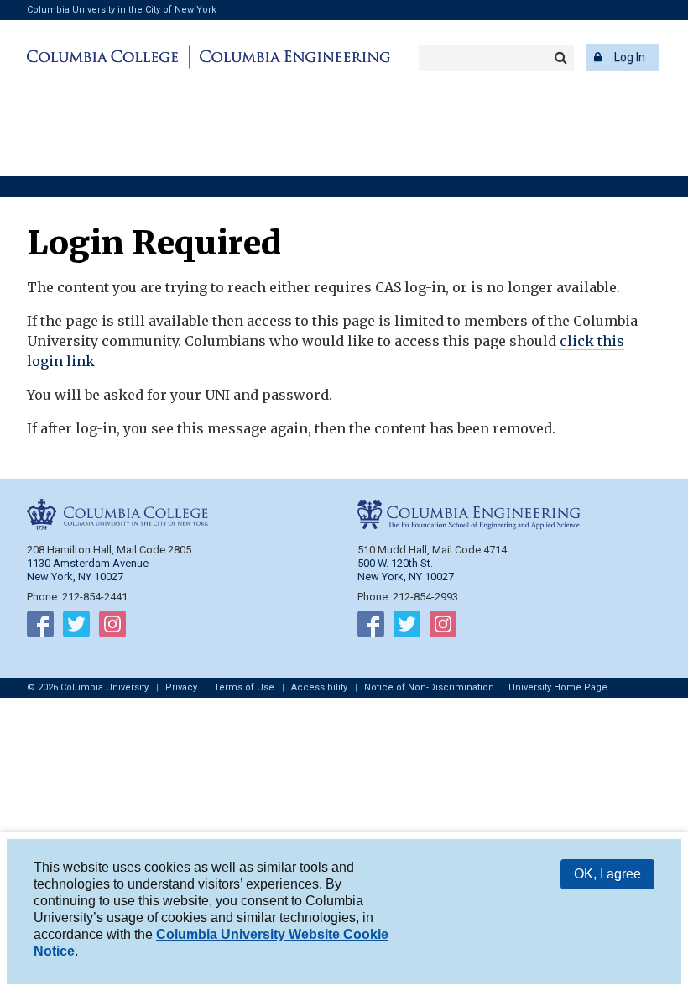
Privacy (181, 687)
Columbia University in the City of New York (121, 9)
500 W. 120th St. (395, 563)
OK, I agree (607, 874)
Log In (629, 57)
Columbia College (105, 57)
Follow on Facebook (40, 627)
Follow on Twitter (76, 627)
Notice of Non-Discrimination (429, 687)
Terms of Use (244, 687)
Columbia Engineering (292, 57)
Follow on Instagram (112, 627)
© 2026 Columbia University (88, 687)
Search (560, 58)
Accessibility (319, 687)
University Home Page (557, 687)
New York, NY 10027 (405, 576)
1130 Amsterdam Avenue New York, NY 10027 (88, 570)
